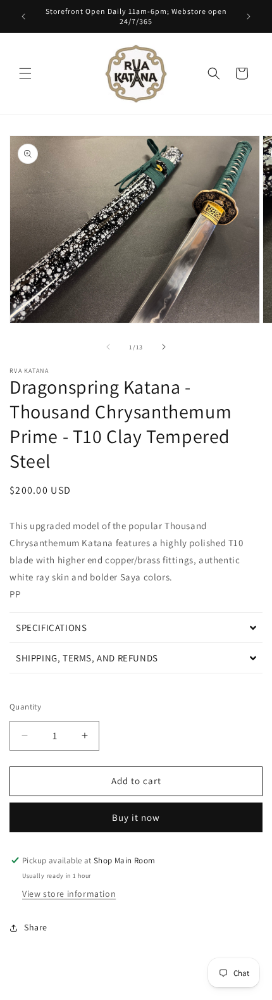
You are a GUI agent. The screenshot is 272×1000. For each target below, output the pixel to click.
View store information (69, 893)
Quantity (25, 706)
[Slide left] (108, 347)
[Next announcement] (249, 16)
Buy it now (136, 817)
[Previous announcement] (23, 16)
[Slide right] (164, 347)
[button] (25, 73)
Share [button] (35, 927)
